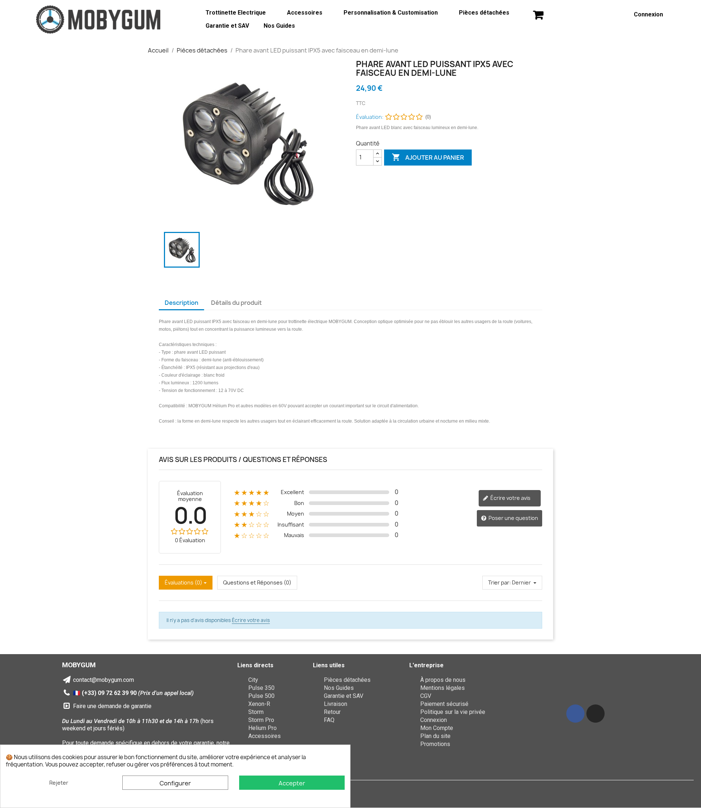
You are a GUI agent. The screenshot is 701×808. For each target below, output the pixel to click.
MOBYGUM (79, 665)
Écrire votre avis (509, 497)
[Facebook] (575, 713)
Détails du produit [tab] (236, 303)
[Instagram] (595, 713)
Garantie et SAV (227, 25)
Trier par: (499, 582)
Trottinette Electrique (236, 12)
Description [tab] (181, 303)
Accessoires (304, 12)
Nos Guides (279, 25)
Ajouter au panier (428, 157)
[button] (538, 14)
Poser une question (512, 517)
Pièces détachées (484, 12)
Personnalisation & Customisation (391, 12)
